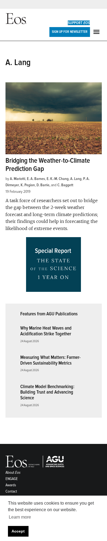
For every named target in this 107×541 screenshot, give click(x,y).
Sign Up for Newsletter (70, 32)
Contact (11, 491)
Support (79, 23)
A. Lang (75, 178)
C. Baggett (65, 185)
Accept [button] (18, 531)
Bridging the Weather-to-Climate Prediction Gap (47, 164)
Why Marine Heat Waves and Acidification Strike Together (46, 331)
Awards (10, 485)
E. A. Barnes (36, 178)
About (13, 472)
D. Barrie (42, 185)
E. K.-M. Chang (58, 178)
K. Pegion (28, 185)
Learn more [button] (20, 517)
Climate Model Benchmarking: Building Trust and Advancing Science (47, 392)
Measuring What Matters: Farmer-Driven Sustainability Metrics (50, 360)
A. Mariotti (17, 178)
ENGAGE (11, 478)
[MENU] (97, 32)
